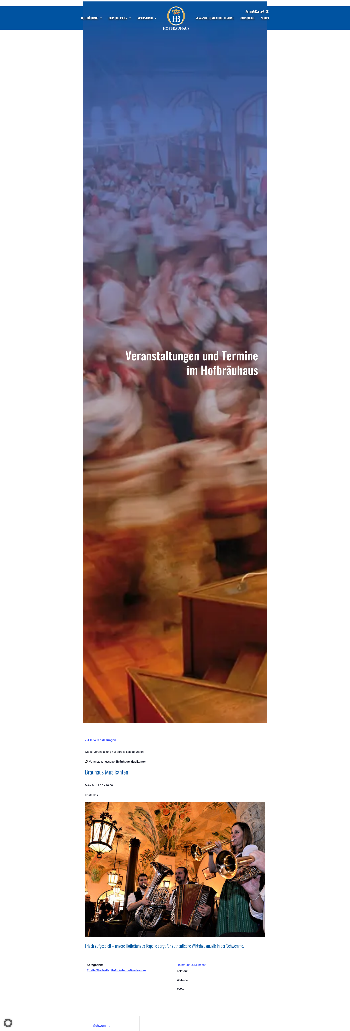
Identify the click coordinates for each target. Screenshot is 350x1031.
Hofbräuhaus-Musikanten (128, 970)
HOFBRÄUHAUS (89, 18)
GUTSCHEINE (247, 18)
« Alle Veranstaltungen (100, 740)
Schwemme (101, 1025)
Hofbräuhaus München (191, 965)
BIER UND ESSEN (117, 18)
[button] (8, 1023)
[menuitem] (267, 11)
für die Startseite (98, 970)
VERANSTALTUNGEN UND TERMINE (215, 18)
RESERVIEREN (145, 18)
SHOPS (265, 18)
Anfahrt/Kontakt (255, 11)
